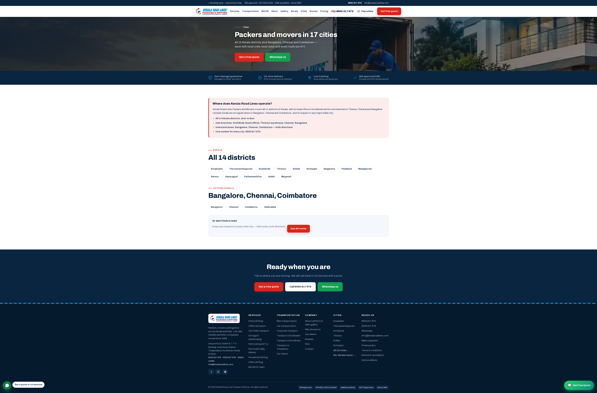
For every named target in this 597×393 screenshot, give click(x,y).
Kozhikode (264, 169)
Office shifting (255, 362)
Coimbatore (251, 207)
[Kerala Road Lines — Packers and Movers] (212, 11)
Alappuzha (329, 169)
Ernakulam (217, 169)
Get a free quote (249, 57)
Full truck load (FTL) (258, 344)
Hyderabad (270, 207)
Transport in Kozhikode (288, 340)
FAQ (307, 344)
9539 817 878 (229, 357)
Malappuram (365, 169)
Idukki (271, 176)
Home (237, 27)
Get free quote (389, 11)
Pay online (367, 11)
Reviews (309, 339)
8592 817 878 (345, 11)
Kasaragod (231, 176)
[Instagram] (218, 372)
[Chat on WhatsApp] (7, 385)
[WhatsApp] (225, 372)
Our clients (282, 354)
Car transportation (286, 326)
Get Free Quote (579, 385)
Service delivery (369, 360)
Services (234, 11)
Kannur (215, 176)
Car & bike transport (258, 331)
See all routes (298, 228)
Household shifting (258, 357)
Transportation (250, 11)
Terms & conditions (372, 350)
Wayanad (286, 176)
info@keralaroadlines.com (376, 3)
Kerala (294, 11)
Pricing (324, 11)
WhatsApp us (278, 57)
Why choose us (313, 329)
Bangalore (217, 207)
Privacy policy (368, 345)
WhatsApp (367, 331)
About (274, 11)
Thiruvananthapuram (240, 169)
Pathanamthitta (253, 176)
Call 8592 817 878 (300, 286)
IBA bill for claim (256, 367)
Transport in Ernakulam (288, 335)
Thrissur (281, 169)
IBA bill (265, 11)
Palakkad (347, 169)
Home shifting (255, 321)
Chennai (233, 207)
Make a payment (370, 340)
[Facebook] (211, 372)
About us (309, 321)
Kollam (296, 169)
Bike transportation (287, 321)
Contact (309, 349)
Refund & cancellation (373, 355)
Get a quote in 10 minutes (28, 384)
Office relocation (257, 326)
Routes (314, 11)
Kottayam (312, 169)
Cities (304, 11)
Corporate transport (287, 331)
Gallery (284, 11)
